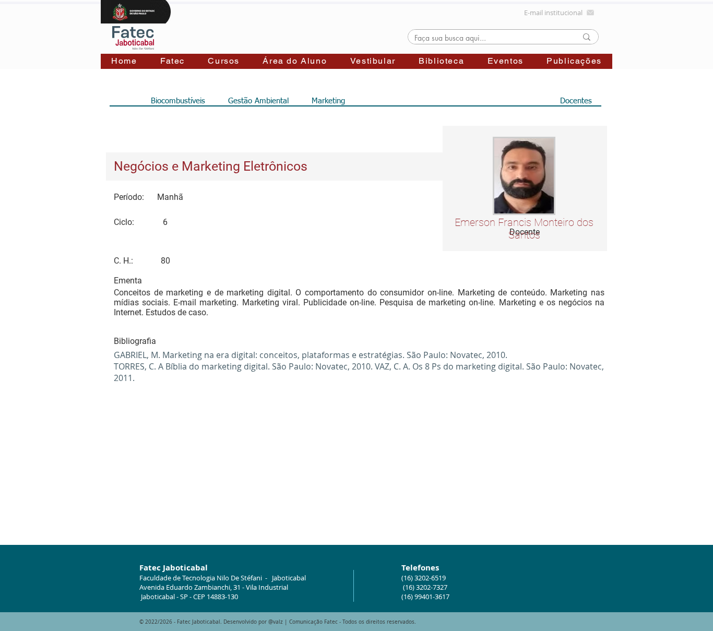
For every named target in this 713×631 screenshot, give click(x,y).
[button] (172, 61)
